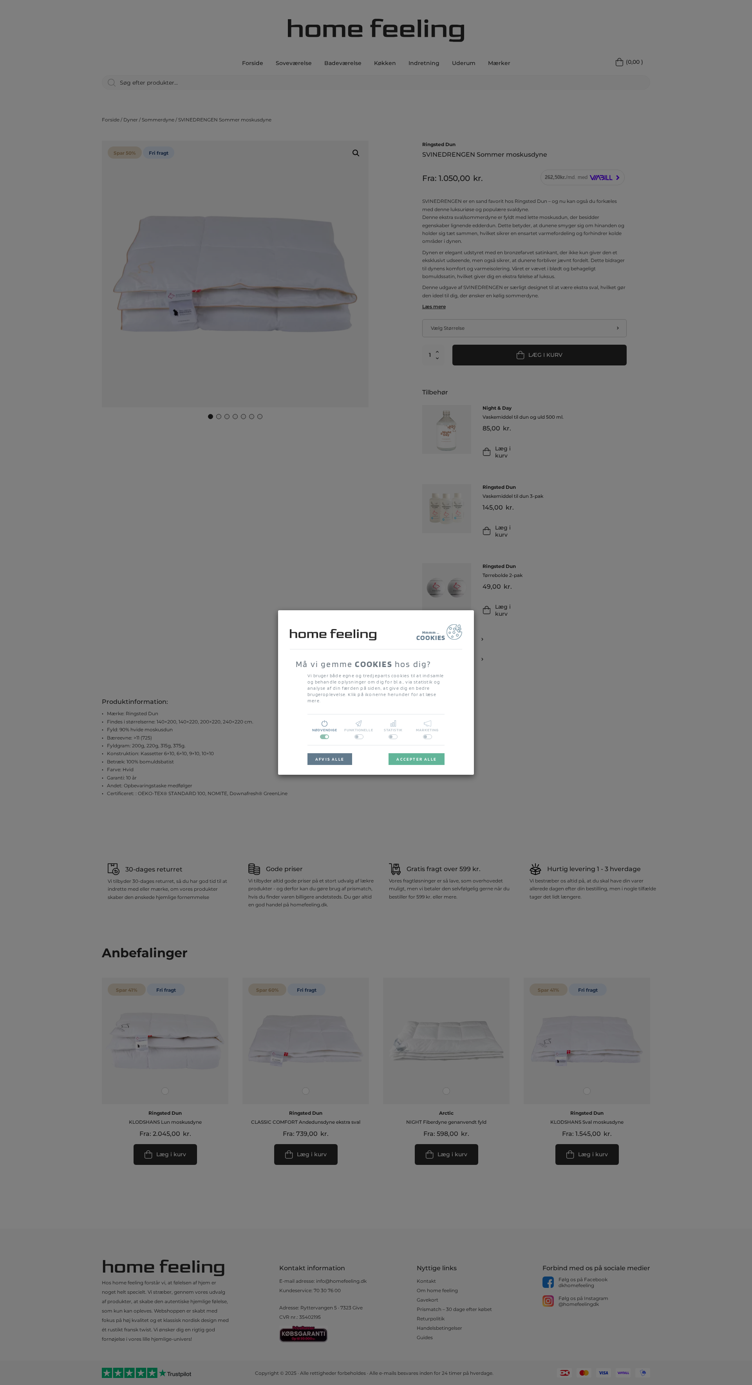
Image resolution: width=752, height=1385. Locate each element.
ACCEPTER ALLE (416, 759)
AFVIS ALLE (329, 759)
